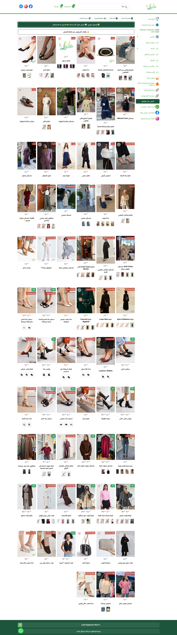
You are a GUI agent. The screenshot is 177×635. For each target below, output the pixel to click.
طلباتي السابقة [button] (127, 18)
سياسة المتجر (85, 18)
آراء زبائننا (114, 18)
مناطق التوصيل (100, 18)
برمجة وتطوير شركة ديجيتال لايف (88, 631)
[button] (69, 7)
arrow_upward (20, 625)
